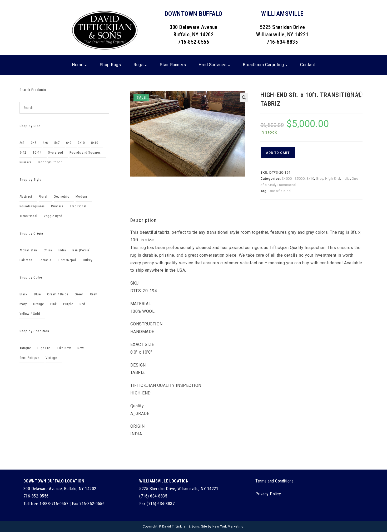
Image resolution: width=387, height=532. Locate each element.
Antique (25, 348)
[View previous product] (349, 94)
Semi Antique (29, 358)
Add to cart (278, 153)
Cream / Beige (57, 294)
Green (79, 294)
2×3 (22, 143)
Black (23, 294)
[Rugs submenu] (146, 65)
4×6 (45, 143)
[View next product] (359, 94)
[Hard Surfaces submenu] (229, 65)
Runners (25, 162)
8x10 (310, 178)
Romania (45, 260)
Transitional (286, 185)
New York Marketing (228, 526)
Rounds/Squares (32, 206)
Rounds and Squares (85, 152)
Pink (53, 304)
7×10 (81, 143)
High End (332, 178)
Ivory (23, 304)
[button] (244, 97)
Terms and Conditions (274, 481)
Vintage (51, 358)
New (80, 348)
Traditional (78, 206)
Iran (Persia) (81, 250)
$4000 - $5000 (293, 178)
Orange (38, 304)
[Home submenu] (86, 65)
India (346, 178)
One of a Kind (280, 191)
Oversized (55, 152)
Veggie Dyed (53, 216)
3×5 (33, 143)
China (48, 250)
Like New (64, 348)
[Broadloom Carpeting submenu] (286, 65)
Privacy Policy (268, 493)
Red (82, 304)
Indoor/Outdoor (50, 162)
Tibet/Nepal (67, 260)
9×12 (22, 152)
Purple (68, 304)
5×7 (56, 143)
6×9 (68, 143)
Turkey (87, 260)
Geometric (61, 196)
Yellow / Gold (29, 314)
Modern (81, 196)
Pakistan (25, 260)
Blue (37, 294)
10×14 (37, 152)
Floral (43, 196)
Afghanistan (28, 250)
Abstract (25, 196)
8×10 (94, 143)
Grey (319, 178)
